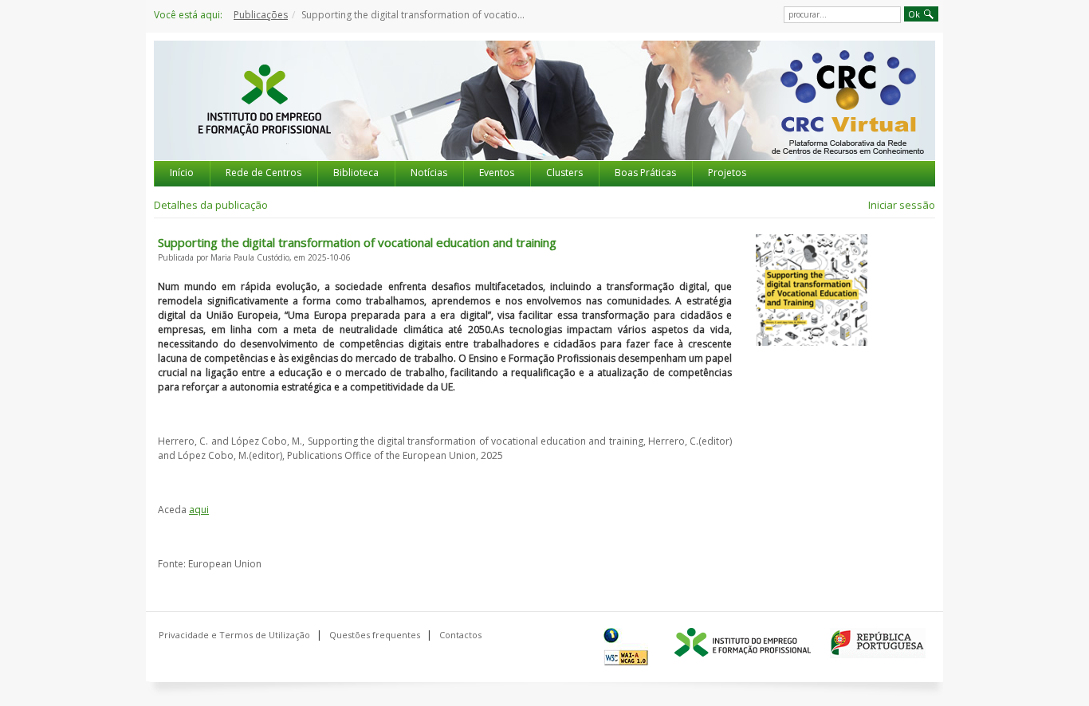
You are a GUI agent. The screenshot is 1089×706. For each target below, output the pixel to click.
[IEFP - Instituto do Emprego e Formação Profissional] (264, 115)
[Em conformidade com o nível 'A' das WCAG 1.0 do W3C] (629, 646)
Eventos (496, 172)
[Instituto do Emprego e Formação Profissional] (742, 643)
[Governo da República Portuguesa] (878, 643)
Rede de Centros (263, 172)
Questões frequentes (374, 635)
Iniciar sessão (901, 205)
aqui (199, 509)
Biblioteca (356, 172)
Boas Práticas (645, 172)
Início (182, 172)
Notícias (429, 172)
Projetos (727, 172)
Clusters (564, 172)
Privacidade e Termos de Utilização (234, 635)
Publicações (261, 15)
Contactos (460, 635)
